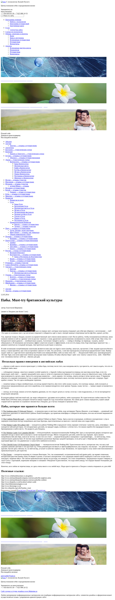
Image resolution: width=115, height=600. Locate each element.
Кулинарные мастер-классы (20, 48)
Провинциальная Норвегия (20, 222)
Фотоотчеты (14, 44)
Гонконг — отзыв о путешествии (22, 192)
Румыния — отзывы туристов (16, 263)
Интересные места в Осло (24, 208)
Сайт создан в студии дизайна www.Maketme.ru (19, 591)
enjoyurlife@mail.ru (8, 576)
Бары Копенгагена (21, 164)
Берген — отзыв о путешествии (26, 224)
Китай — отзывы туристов (15, 190)
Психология (14, 50)
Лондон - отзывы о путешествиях (18, 291)
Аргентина (9, 148)
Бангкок (13, 269)
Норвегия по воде (17, 200)
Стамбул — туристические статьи (23, 279)
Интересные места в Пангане (25, 273)
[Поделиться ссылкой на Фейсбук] (40, 490)
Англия (8, 144)
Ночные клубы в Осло (23, 214)
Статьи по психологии (14, 32)
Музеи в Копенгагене (22, 172)
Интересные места (21, 166)
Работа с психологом (18, 22)
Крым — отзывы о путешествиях (22, 259)
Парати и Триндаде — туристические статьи (27, 154)
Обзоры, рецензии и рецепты (16, 34)
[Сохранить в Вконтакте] (21, 490)
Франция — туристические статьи (18, 281)
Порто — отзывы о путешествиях (23, 249)
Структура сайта (16, 30)
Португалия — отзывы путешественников (21, 241)
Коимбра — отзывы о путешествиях (24, 245)
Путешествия (15, 42)
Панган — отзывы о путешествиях (23, 271)
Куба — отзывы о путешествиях (17, 194)
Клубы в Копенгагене (22, 170)
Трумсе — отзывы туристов (25, 226)
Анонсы (8, 46)
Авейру (13, 243)
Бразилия (8, 152)
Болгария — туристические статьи (18, 150)
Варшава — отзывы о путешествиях (24, 238)
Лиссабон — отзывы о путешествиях (24, 247)
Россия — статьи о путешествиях (18, 251)
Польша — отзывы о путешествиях (18, 236)
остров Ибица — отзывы (19, 186)
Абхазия (8, 142)
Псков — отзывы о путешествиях (23, 261)
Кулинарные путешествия (20, 40)
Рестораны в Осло (21, 220)
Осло (12, 202)
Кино (12, 36)
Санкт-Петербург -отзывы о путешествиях (21, 265)
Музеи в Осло (19, 210)
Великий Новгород (17, 253)
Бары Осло (18, 204)
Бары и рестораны (17, 38)
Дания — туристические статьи (17, 160)
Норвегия (9, 198)
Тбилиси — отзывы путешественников (25, 158)
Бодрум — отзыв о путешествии (22, 277)
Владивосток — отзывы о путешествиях (25, 255)
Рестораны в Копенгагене (24, 176)
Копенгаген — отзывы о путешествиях (25, 162)
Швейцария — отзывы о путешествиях (20, 283)
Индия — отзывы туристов (15, 180)
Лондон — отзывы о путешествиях (23, 146)
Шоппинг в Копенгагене (23, 178)
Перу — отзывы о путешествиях (17, 228)
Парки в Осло (19, 218)
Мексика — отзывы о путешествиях (19, 196)
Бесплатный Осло (21, 206)
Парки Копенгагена (22, 174)
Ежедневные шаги (17, 26)
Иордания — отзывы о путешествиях (19, 182)
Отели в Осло (19, 216)
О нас (7, 28)
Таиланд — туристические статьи (18, 267)
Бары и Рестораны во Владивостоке (28, 257)
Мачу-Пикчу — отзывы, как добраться (24, 232)
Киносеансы (14, 54)
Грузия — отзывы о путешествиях (18, 156)
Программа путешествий (19, 24)
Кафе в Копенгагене (22, 168)
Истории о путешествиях (15, 188)
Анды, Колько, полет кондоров (22, 230)
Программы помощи (13, 20)
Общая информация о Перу (20, 234)
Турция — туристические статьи (17, 275)
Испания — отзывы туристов (16, 184)
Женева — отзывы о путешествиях (23, 285)
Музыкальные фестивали (24, 212)
